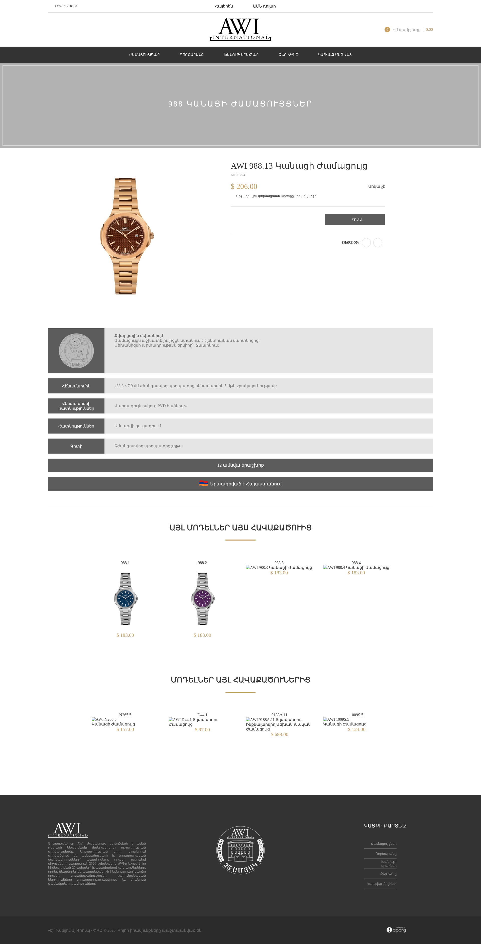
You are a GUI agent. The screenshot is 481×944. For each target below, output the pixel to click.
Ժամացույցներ (384, 844)
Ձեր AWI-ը (388, 874)
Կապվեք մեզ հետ (382, 884)
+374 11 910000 (66, 6)
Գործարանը (386, 854)
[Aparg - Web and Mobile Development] (396, 930)
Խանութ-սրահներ (389, 864)
